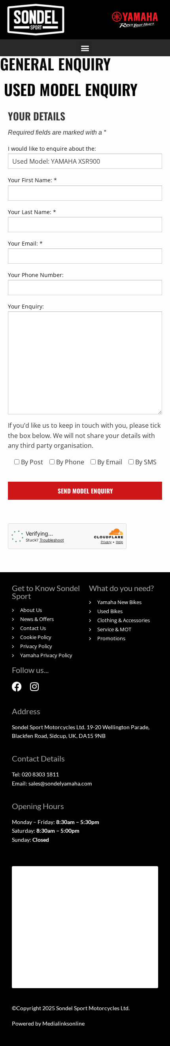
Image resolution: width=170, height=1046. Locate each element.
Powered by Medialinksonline (48, 1023)
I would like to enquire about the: (52, 148)
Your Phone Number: (36, 275)
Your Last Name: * (32, 212)
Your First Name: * (32, 180)
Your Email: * (25, 243)
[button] (85, 47)
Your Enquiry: (26, 306)
